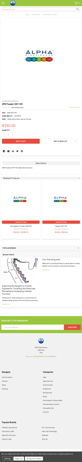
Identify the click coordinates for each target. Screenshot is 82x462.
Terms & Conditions (11, 451)
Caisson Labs (7, 439)
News (4, 385)
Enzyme (46, 412)
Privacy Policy (71, 451)
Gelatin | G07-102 (61, 226)
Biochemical (47, 393)
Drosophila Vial (48, 408)
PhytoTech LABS (8, 431)
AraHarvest (47, 389)
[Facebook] (4, 151)
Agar (44, 377)
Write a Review (74, 107)
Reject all (18, 458)
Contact (5, 381)
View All (44, 439)
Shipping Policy (31, 451)
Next (78, 178)
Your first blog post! (51, 259)
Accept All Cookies (34, 458)
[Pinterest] (22, 151)
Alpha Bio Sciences (9, 435)
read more (6, 304)
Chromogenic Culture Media (52, 400)
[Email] (8, 151)
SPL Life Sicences (48, 427)
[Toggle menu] (3, 3)
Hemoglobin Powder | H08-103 (20, 226)
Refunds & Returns (51, 451)
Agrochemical (48, 381)
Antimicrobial (48, 385)
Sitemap (5, 389)
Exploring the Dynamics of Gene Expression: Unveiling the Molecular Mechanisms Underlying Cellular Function (18, 289)
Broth (45, 396)
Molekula (45, 435)
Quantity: (6, 130)
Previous (76, 178)
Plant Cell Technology (49, 431)
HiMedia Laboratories (9, 427)
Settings (7, 458)
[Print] (13, 151)
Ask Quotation (7, 377)
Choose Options (20, 222)
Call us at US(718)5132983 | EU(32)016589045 (41, 356)
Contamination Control (51, 404)
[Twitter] (17, 151)
